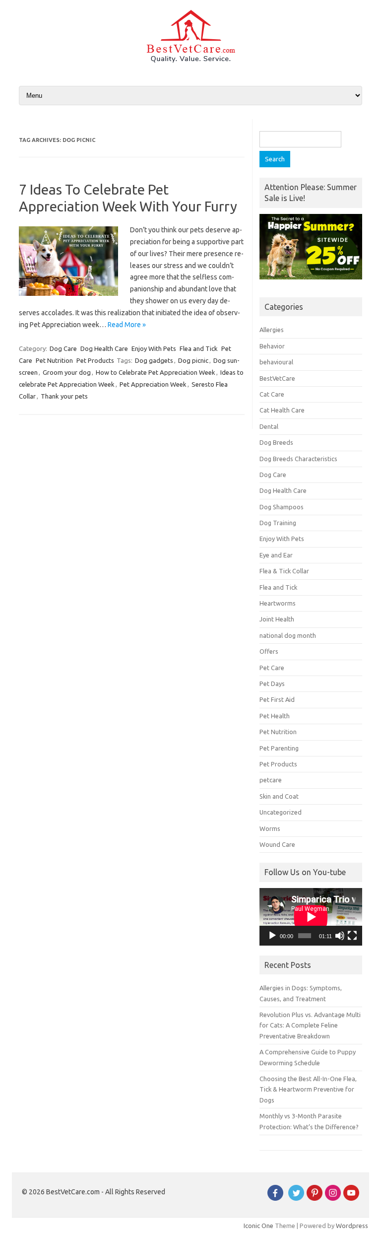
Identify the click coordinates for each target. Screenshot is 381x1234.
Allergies (271, 329)
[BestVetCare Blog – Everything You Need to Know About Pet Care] (190, 60)
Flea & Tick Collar (284, 570)
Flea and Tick (199, 348)
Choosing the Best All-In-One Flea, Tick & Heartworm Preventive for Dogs (308, 1089)
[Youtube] (351, 1198)
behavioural (276, 361)
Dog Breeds (276, 442)
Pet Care (271, 667)
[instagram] (333, 1198)
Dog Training (277, 522)
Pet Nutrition (54, 360)
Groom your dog (67, 372)
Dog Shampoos (281, 506)
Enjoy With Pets (153, 348)
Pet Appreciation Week (153, 384)
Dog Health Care (104, 348)
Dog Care (63, 348)
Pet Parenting (279, 748)
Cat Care (271, 394)
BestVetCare (277, 378)
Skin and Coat (279, 796)
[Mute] (340, 936)
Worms (269, 828)
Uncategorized (280, 812)
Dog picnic (193, 360)
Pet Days (272, 683)
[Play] (272, 936)
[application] (310, 917)
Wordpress (352, 1225)
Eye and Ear (276, 554)
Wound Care (277, 844)
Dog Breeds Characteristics (298, 458)
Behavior (272, 346)
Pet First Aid (277, 699)
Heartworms (277, 603)
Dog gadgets (154, 360)
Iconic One (258, 1225)
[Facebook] (275, 1198)
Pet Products (95, 360)
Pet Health (274, 715)
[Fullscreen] (352, 936)
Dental (268, 426)
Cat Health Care (282, 410)
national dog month (287, 635)
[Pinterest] (314, 1198)
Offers (268, 651)
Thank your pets (64, 396)
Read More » (127, 325)
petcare (270, 779)
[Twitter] (296, 1198)
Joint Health (276, 619)
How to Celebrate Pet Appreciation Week (155, 372)
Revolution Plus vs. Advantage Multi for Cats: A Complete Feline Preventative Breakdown (310, 1025)
